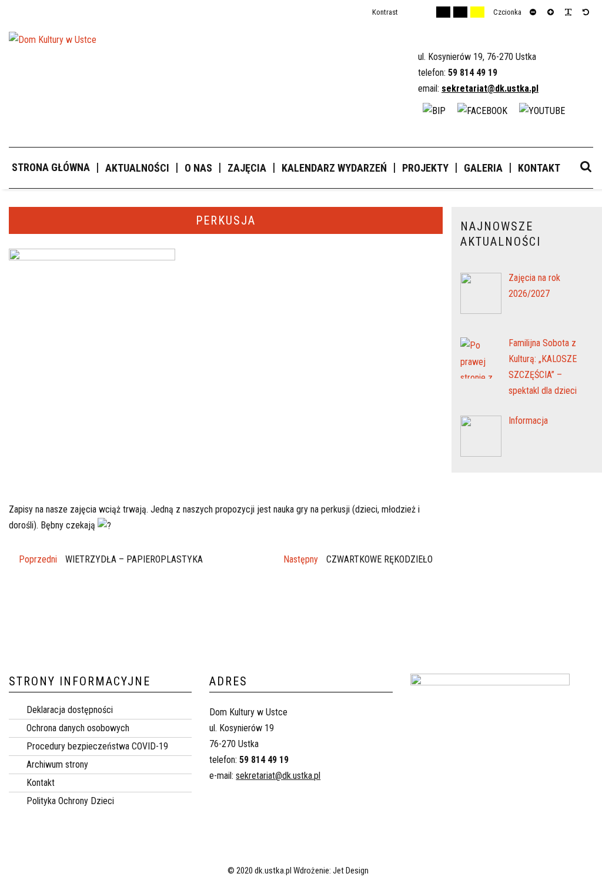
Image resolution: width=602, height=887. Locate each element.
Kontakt (539, 168)
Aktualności (137, 168)
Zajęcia (247, 168)
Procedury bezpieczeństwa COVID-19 (97, 746)
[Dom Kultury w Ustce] (52, 45)
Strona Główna (51, 167)
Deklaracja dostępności (69, 709)
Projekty (425, 168)
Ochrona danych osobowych (77, 728)
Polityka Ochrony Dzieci (70, 800)
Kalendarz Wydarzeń (334, 168)
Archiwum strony (57, 764)
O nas (198, 168)
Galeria (483, 168)
